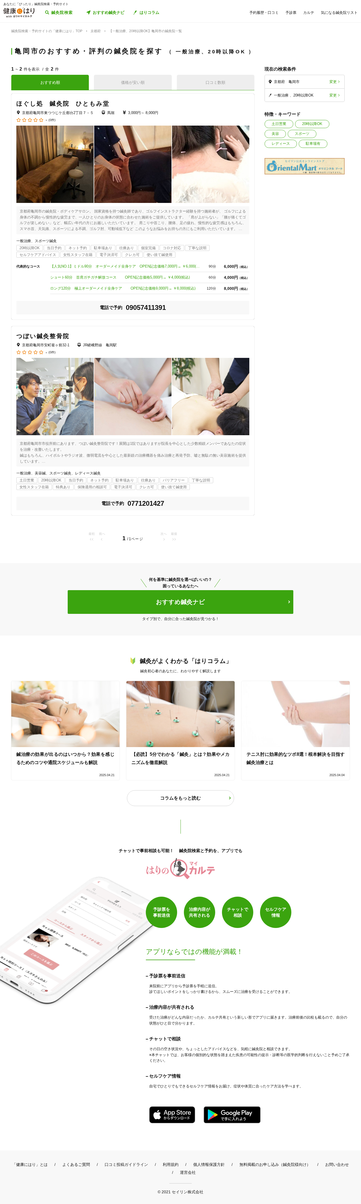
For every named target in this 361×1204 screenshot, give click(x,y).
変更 (333, 82)
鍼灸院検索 (62, 12)
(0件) (52, 120)
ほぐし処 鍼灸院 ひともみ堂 (62, 103)
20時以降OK (312, 124)
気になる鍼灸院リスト (339, 12)
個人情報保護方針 (209, 1164)
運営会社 (188, 1172)
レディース (281, 143)
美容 (275, 134)
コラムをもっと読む (180, 798)
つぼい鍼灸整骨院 (42, 336)
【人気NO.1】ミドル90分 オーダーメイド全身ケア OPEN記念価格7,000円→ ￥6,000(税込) (126, 266)
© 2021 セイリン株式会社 (180, 1192)
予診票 (290, 12)
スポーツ (302, 134)
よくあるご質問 (76, 1164)
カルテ (308, 12)
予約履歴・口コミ (264, 12)
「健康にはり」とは (30, 1164)
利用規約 (171, 1164)
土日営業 (279, 124)
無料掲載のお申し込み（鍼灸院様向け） (275, 1164)
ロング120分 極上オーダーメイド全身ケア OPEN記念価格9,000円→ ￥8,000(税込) (122, 288)
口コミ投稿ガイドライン (126, 1164)
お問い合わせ (337, 1164)
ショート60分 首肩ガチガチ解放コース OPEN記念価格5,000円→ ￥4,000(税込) (120, 277)
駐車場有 (313, 143)
